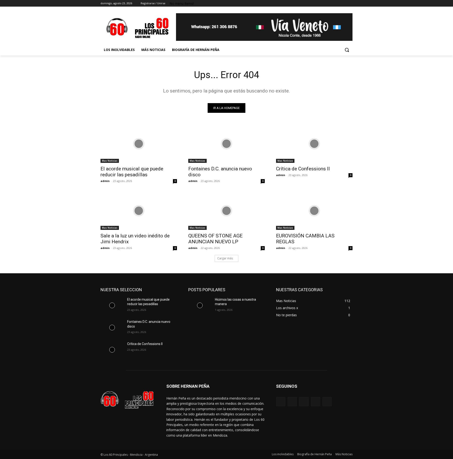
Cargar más (225, 258)
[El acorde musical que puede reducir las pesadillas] (139, 144)
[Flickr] (303, 401)
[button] (346, 49)
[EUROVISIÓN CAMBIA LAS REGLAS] (314, 211)
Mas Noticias (109, 160)
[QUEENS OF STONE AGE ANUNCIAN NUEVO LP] (226, 211)
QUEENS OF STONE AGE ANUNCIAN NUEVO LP (215, 238)
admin (105, 181)
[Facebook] (323, 3)
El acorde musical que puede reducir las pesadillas (132, 171)
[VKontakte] (327, 401)
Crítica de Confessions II (303, 169)
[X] (337, 3)
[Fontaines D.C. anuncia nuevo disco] (226, 144)
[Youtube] (349, 3)
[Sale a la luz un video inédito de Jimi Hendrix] (139, 211)
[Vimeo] (343, 3)
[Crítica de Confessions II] (314, 144)
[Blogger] (280, 401)
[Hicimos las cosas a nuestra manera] (199, 305)
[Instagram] (330, 3)
